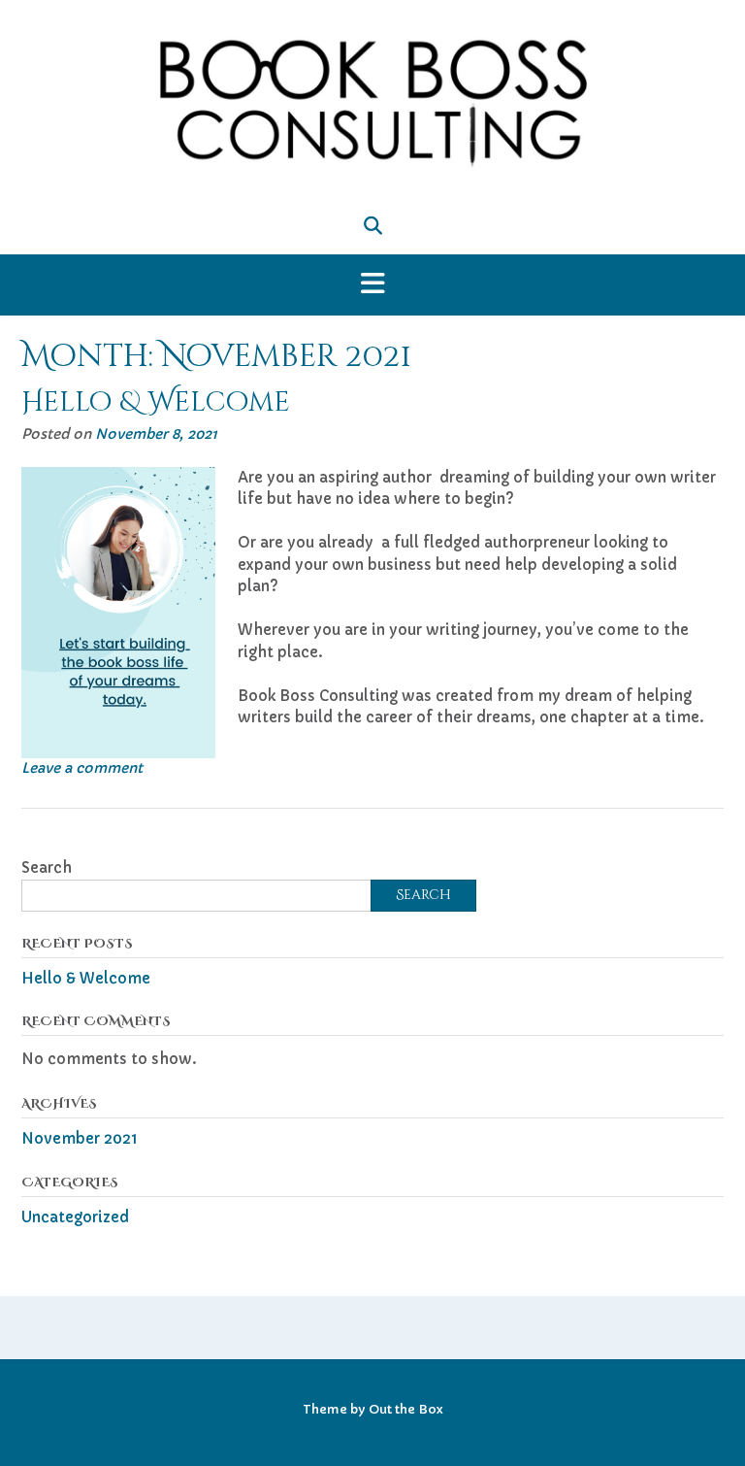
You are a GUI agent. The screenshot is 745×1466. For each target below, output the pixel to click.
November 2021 (79, 1138)
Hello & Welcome (155, 402)
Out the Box (406, 1409)
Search (46, 867)
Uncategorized (75, 1217)
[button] (372, 285)
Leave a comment (82, 768)
